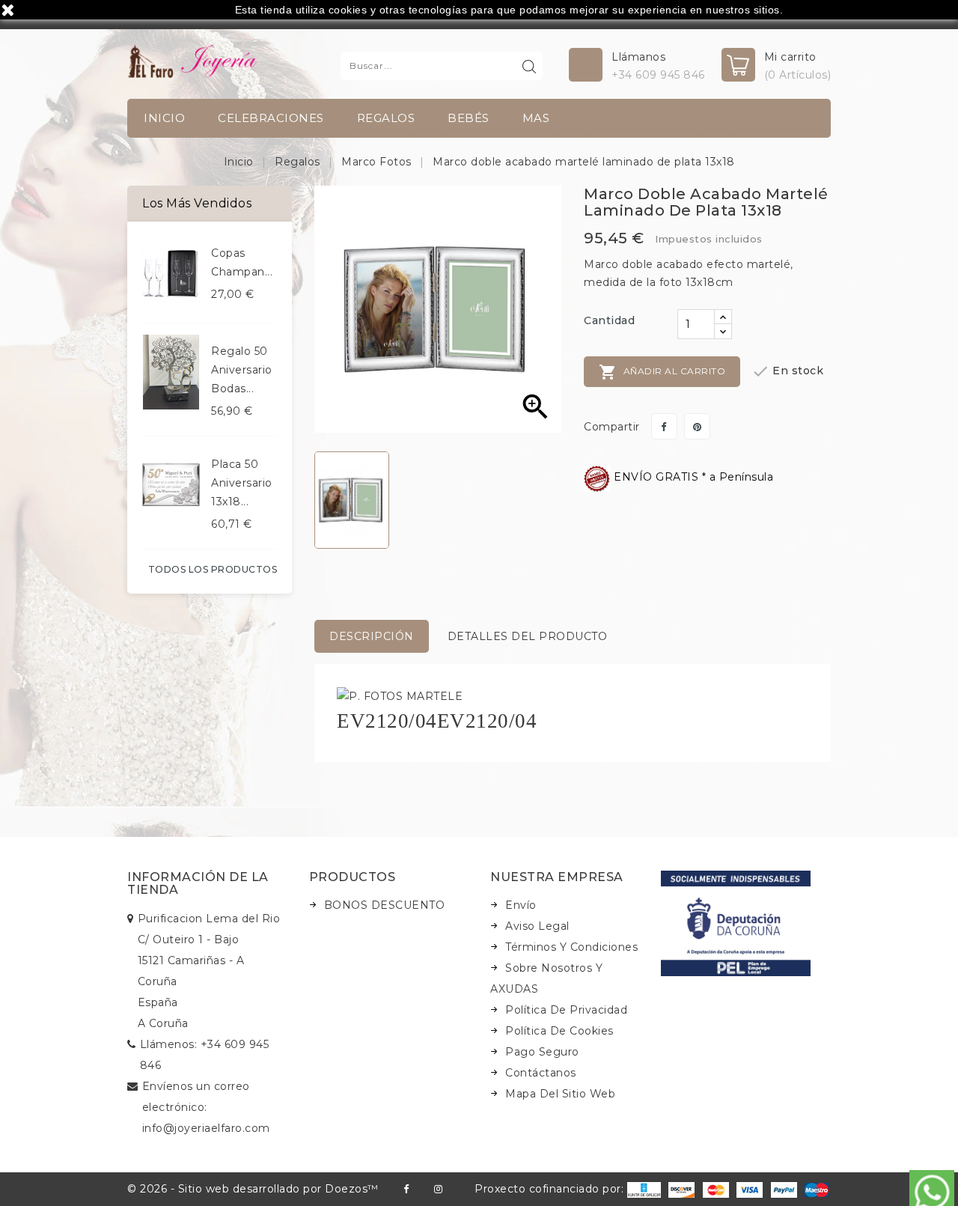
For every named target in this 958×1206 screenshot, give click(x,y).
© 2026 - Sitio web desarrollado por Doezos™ (253, 1189)
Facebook (406, 1189)
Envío (521, 905)
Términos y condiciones (571, 947)
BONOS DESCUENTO (384, 905)
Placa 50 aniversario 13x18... (241, 482)
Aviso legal (537, 926)
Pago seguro (542, 1052)
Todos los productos (213, 569)
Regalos (386, 118)
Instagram (438, 1189)
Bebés (468, 118)
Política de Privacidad (566, 1010)
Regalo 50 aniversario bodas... (241, 369)
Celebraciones (271, 118)
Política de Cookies (559, 1031)
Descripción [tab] (371, 636)
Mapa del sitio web (560, 1093)
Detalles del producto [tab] (528, 636)
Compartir (664, 426)
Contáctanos (540, 1072)
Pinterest (697, 426)
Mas (536, 118)
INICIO (164, 118)
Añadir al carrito (662, 372)
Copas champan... (241, 262)
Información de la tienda (198, 884)
